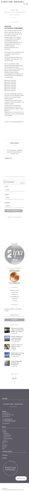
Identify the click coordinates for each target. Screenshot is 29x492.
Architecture (14, 10)
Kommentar (8, 158)
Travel (13, 300)
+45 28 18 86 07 (8, 419)
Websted (7, 202)
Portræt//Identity (7, 438)
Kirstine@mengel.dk (10, 421)
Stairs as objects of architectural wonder (17, 346)
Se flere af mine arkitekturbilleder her (14, 122)
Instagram (5, 455)
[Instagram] (15, 378)
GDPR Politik (4, 488)
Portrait (14, 298)
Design (13, 292)
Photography (13, 296)
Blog (3, 448)
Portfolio (4, 431)
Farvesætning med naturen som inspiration (16, 363)
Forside (4, 430)
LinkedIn (4, 458)
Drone (5, 440)
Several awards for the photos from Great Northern (17, 338)
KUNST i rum (6, 437)
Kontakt (4, 447)
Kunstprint (5, 445)
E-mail (7, 194)
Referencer (5, 442)
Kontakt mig (21, 478)
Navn (6, 186)
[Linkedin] (13, 378)
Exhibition (13, 294)
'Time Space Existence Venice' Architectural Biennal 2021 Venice (17, 330)
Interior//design (7, 435)
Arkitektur (5, 433)
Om (3, 443)
